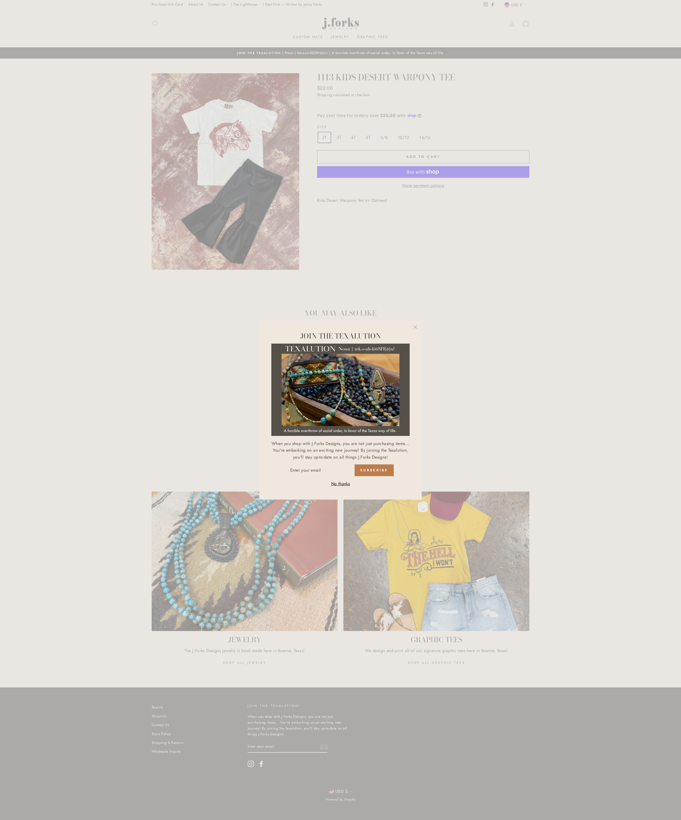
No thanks (340, 484)
